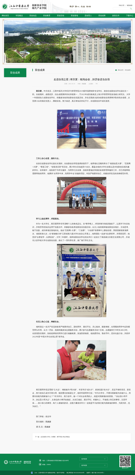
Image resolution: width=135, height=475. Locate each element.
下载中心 (129, 16)
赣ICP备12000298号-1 (98, 472)
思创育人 (88, 16)
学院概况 (19, 16)
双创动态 (33, 16)
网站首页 (5, 16)
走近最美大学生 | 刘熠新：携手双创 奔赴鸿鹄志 (55, 437)
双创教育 (46, 16)
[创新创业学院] (25, 7)
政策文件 (115, 16)
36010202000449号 (78, 472)
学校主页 (121, 5)
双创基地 (74, 16)
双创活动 (60, 16)
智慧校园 (129, 5)
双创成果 (102, 16)
